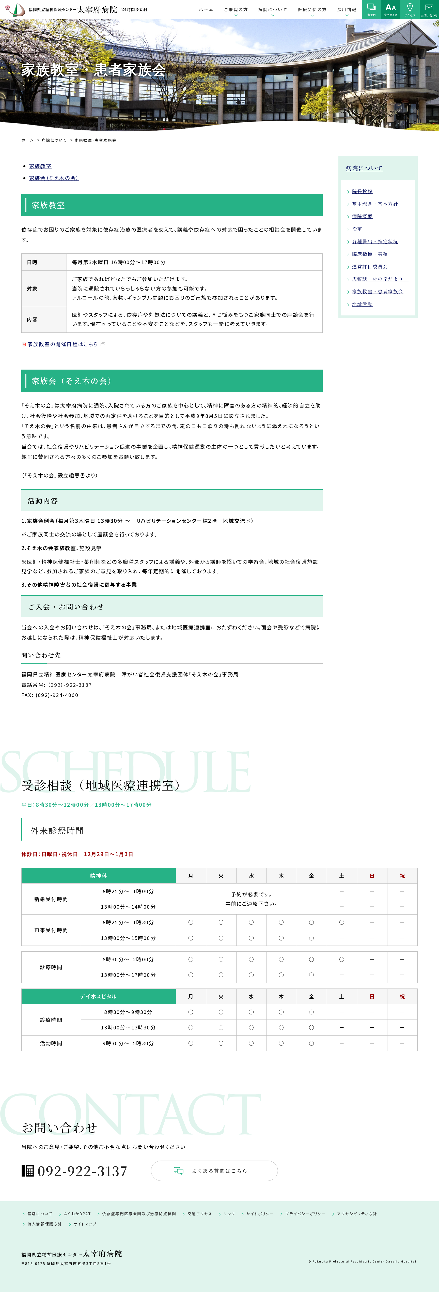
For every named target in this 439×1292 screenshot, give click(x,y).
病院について (364, 168)
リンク (229, 1213)
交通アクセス (199, 1213)
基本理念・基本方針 (375, 203)
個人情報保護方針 (44, 1223)
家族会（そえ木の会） (54, 177)
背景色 (371, 15)
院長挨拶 (362, 191)
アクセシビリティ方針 (357, 1213)
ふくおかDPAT (77, 1213)
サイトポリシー (260, 1213)
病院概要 (362, 216)
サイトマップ (85, 1223)
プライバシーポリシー (305, 1213)
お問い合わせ (429, 15)
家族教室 (40, 166)
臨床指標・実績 (370, 253)
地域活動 (362, 304)
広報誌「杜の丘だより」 (380, 279)
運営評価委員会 (370, 266)
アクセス (410, 15)
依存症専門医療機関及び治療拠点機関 (139, 1213)
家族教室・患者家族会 (377, 291)
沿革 (357, 228)
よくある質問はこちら (220, 1170)
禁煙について (40, 1213)
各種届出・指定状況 (375, 241)
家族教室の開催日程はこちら (63, 344)
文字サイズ (391, 15)
